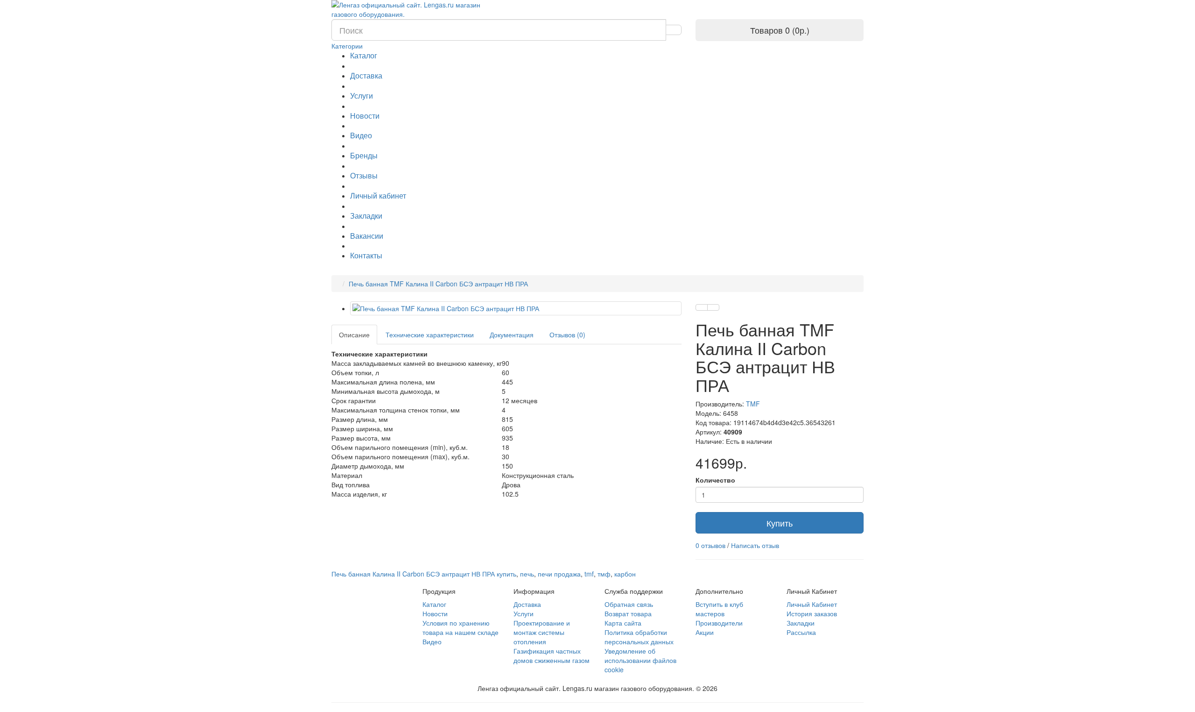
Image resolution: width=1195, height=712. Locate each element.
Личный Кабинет (812, 604)
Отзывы (364, 175)
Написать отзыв (755, 545)
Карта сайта (623, 622)
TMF (753, 403)
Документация (512, 334)
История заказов (812, 613)
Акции (705, 632)
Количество (715, 479)
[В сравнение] (713, 307)
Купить (779, 523)
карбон (625, 573)
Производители (719, 622)
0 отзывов (710, 545)
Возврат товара (628, 613)
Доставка (366, 75)
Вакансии (366, 235)
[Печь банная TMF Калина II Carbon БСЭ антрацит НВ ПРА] (516, 308)
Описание (354, 334)
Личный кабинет (378, 195)
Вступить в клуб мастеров (719, 608)
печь (527, 573)
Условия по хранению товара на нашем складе (460, 627)
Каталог (363, 55)
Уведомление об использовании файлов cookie (640, 660)
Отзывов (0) (567, 334)
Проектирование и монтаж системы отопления (541, 632)
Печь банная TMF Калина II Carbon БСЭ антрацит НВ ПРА (438, 283)
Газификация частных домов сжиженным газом (551, 655)
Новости (365, 115)
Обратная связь (629, 604)
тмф (604, 573)
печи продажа (559, 573)
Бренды (364, 155)
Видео (361, 135)
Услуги (361, 95)
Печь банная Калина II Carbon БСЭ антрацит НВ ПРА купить (423, 573)
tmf (589, 573)
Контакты (366, 255)
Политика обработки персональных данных (639, 636)
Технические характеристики (430, 334)
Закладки (366, 215)
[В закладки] (702, 307)
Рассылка (801, 632)
